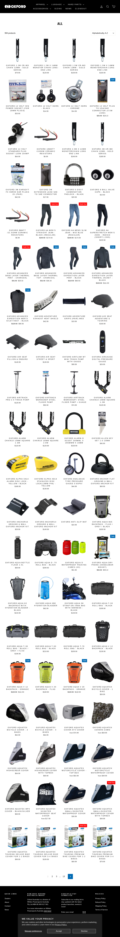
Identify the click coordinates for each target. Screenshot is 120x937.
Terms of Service (101, 910)
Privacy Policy (100, 898)
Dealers (7, 898)
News (69, 9)
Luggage (57, 4)
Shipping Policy (101, 906)
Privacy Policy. (61, 925)
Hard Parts (75, 4)
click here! (47, 911)
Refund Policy (100, 902)
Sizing (58, 9)
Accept (59, 931)
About (7, 902)
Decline (84, 931)
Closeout (81, 9)
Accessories (41, 9)
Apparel (41, 4)
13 (64, 876)
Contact (7, 906)
